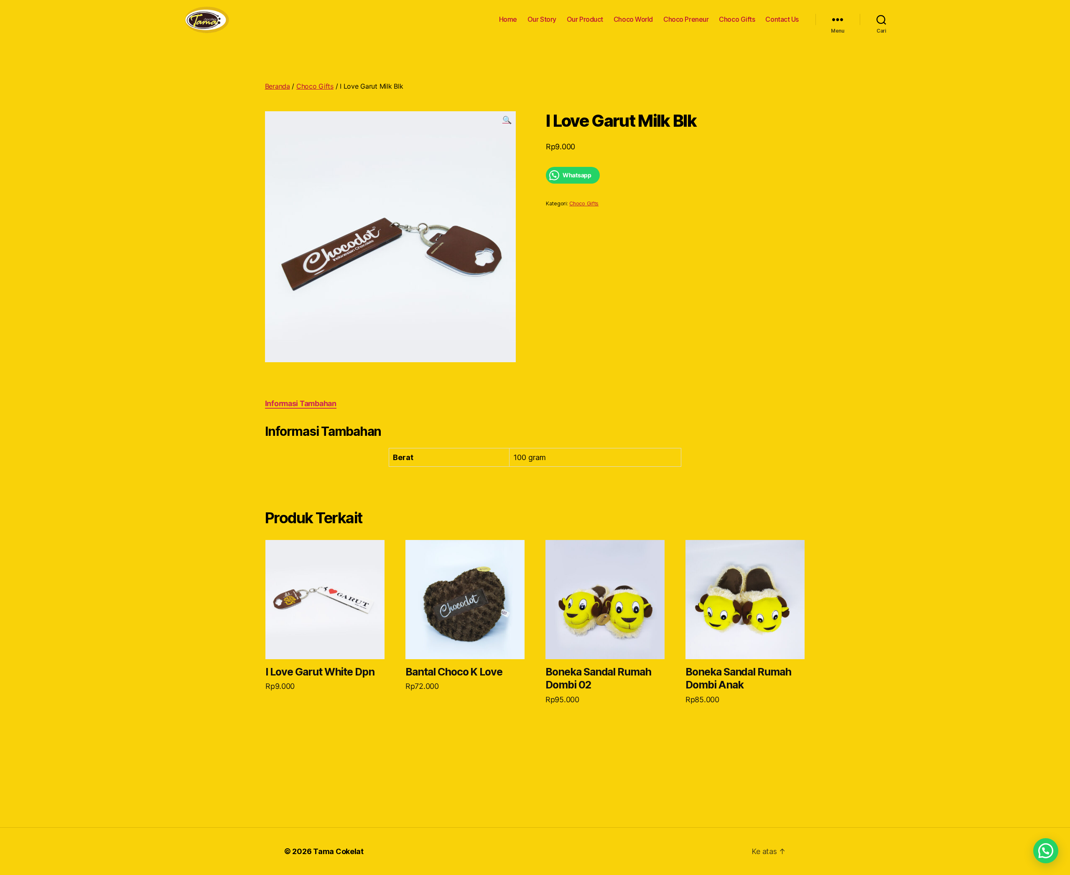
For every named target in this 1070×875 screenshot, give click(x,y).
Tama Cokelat (338, 851)
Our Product (585, 19)
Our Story (541, 19)
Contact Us (782, 19)
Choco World (633, 19)
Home (508, 19)
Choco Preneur (685, 19)
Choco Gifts (737, 19)
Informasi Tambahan (300, 403)
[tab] (300, 403)
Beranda (277, 86)
